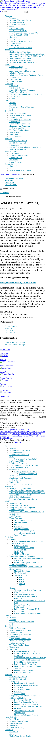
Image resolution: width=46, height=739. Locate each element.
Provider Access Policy (22, 605)
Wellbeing (8, 139)
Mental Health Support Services (26, 715)
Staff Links (8, 438)
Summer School (20, 535)
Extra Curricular (15, 137)
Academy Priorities (16, 22)
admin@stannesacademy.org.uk (17, 429)
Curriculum (9, 84)
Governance (14, 37)
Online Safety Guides (22, 689)
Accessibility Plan (20, 550)
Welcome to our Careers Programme (27, 590)
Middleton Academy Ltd (28, 474)
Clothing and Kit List (27, 533)
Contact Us (9, 164)
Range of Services (21, 546)
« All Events (4, 193)
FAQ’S (17, 524)
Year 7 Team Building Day (24, 531)
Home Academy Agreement (19, 126)
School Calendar (15, 158)
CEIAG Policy (19, 592)
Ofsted (11, 27)
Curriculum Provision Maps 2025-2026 (28, 541)
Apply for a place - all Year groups (22, 71)
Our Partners (19, 611)
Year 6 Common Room (22, 520)
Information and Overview (24, 670)
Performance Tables (16, 29)
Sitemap (3, 436)
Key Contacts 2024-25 (22, 700)
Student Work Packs (21, 575)
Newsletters (13, 160)
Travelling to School (17, 117)
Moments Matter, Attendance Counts (23, 62)
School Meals (14, 122)
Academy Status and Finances (25, 472)
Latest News (14, 153)
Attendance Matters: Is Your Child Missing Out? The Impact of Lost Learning (30, 659)
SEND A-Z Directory (22, 554)
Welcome (12, 18)
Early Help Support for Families (26, 702)
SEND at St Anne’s (16, 88)
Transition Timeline (21, 529)
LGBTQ (17, 709)
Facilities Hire (14, 46)
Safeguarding (14, 145)
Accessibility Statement (21, 436)
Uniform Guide (15, 132)
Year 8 (21, 579)
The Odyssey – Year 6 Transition (21, 107)
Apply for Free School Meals (20, 124)
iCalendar (8, 328)
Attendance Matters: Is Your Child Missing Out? (27, 56)
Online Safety (19, 687)
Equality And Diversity (18, 143)
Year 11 (22, 586)
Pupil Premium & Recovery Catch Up (23, 33)
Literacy (8, 101)
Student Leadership (16, 128)
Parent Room (19, 527)
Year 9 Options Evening (18, 92)
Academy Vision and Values (20, 20)
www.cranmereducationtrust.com (12, 417)
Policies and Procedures (18, 31)
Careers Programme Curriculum (26, 594)
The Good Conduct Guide (19, 130)
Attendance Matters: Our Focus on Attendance (26, 54)
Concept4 (17, 442)
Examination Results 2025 (19, 24)
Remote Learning (15, 39)
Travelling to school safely (24, 711)
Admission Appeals (16, 73)
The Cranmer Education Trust (20, 48)
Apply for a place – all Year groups (22, 508)
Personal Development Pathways (26, 563)
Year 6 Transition (15, 82)
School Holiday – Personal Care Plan (28, 706)
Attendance (9, 50)
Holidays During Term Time (20, 52)
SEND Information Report (24, 548)
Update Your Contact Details (20, 115)
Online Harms (19, 694)
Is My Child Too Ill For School (25, 662)
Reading (12, 105)
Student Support (15, 43)
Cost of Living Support (18, 141)
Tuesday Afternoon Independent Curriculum (25, 94)
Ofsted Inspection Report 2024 (25, 459)
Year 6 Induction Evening (15, 345)
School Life (9, 111)
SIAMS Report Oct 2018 (18, 35)
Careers (12, 98)
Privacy (9, 436)
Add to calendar (6, 322)
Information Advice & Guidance (26, 704)
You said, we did (20, 522)
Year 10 (22, 584)
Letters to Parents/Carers (18, 156)
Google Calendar (11, 326)
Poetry (11, 109)
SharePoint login (20, 573)
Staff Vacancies (15, 79)
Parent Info (18, 692)
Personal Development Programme (22, 90)
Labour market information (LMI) (26, 609)
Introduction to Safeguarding (25, 683)
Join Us (7, 65)
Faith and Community (17, 113)
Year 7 (21, 577)
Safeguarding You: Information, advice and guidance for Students (25, 148)
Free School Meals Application (20, 41)
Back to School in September (20, 60)
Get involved (19, 607)
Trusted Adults (19, 713)
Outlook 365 (9, 330)
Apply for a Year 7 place (18, 69)
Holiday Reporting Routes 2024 (26, 685)
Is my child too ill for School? (20, 58)
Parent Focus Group (16, 162)
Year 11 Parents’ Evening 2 (15, 342)
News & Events (11, 151)
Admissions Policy (16, 67)
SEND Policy (19, 552)
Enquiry (12, 168)
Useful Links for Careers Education (27, 613)
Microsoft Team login (22, 571)
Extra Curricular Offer (22, 673)
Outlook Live (10, 333)
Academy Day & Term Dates (20, 120)
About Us (8, 16)
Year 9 (21, 582)
